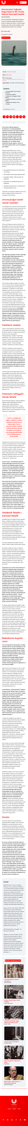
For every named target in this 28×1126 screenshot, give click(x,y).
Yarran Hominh (5, 17)
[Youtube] (25, 1120)
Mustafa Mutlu (8, 1043)
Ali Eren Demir (7, 982)
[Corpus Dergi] (3, 2)
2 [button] (18, 405)
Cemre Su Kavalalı (11, 71)
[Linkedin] (12, 1120)
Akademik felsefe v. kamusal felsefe (13, 100)
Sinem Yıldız (7, 1024)
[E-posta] (20, 116)
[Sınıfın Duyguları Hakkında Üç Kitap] (14, 1052)
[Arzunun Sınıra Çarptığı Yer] (14, 1033)
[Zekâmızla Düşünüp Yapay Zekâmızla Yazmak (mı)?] (14, 1012)
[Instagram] (7, 1120)
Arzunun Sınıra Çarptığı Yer (11, 1041)
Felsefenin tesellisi (11, 94)
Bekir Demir (9, 75)
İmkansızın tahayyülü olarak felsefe (13, 96)
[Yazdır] (23, 116)
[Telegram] (14, 116)
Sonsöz (8, 104)
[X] (7, 116)
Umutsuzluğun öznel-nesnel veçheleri (12, 92)
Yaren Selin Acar (8, 1003)
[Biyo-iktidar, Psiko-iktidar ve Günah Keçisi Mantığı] (14, 1073)
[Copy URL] (17, 116)
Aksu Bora (6, 1064)
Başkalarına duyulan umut (13, 102)
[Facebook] (4, 116)
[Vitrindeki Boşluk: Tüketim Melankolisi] (14, 971)
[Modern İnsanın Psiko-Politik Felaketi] (14, 992)
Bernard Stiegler (8, 1084)
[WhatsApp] (10, 116)
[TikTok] (16, 1120)
